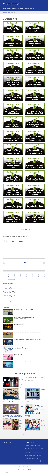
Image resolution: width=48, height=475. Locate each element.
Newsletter (26, 8)
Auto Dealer (33, 451)
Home (4, 8)
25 (20, 277)
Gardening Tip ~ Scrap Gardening (13, 44)
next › (26, 229)
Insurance (26, 448)
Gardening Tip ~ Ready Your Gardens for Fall (34, 112)
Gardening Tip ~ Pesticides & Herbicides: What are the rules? (35, 138)
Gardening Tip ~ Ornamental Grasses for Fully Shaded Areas (35, 57)
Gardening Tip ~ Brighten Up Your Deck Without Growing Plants (13, 164)
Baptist (41, 451)
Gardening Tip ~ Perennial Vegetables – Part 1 (35, 30)
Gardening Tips (27, 445)
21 (38, 276)
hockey (37, 448)
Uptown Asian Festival (8, 296)
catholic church (27, 452)
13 (32, 275)
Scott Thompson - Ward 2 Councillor (23, 362)
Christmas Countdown (32, 445)
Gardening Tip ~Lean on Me (35, 180)
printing (35, 452)
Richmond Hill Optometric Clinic (22, 347)
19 (26, 276)
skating (34, 448)
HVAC (38, 451)
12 (26, 275)
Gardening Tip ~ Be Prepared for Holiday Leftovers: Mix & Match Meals (35, 218)
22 (44, 276)
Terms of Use (29, 469)
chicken (40, 455)
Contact (32, 8)
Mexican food (33, 458)
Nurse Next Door (18, 354)
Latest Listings (7, 12)
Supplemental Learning (39, 452)
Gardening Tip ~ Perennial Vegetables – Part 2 (13, 30)
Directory (9, 8)
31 (14, 279)
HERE (15, 241)
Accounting (30, 451)
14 (38, 275)
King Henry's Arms (19, 324)
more (11, 301)
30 (8, 279)
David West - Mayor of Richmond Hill (23, 309)
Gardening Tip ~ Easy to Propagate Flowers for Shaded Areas (13, 111)
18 (20, 276)
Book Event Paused (20, 422)
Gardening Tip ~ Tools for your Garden (35, 207)
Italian (29, 448)
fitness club (37, 458)
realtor (36, 451)
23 (8, 277)
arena (42, 448)
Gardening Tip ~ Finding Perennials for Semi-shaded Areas (35, 152)
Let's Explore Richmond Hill (38, 445)
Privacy (24, 469)
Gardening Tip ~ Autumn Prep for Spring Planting (35, 97)
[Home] (11, 3)
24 (14, 277)
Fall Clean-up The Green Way (10, 291)
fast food (40, 448)
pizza (34, 455)
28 (38, 277)
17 (14, 276)
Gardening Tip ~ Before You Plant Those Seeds (13, 207)
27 (32, 277)
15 (44, 275)
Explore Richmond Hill (17, 8)
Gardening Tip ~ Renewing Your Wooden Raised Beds (13, 192)
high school (26, 455)
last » (30, 229)
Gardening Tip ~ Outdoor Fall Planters (13, 125)
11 (20, 275)
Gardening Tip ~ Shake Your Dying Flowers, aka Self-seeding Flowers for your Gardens (13, 82)
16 (8, 276)
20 (32, 276)
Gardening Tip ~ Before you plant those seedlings (34, 192)
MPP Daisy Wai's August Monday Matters (12, 288)
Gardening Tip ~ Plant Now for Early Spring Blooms (13, 97)
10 (14, 275)
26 (26, 277)
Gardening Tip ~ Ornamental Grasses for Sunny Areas (13, 57)
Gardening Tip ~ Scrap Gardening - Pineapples (35, 71)
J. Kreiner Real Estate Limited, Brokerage (24, 317)
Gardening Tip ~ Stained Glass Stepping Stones (35, 84)
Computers (37, 455)
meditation (26, 451)
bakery (30, 452)
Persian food (26, 458)
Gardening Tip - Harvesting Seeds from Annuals (35, 125)
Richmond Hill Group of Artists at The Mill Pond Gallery (28, 332)
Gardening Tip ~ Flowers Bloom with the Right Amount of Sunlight (35, 42)
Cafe (32, 452)
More (24, 434)
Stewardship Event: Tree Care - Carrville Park (13, 294)
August (24, 262)
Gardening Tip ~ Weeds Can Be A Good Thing (35, 166)
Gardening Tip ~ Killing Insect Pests (13, 139)
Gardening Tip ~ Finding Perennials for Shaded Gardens (13, 152)
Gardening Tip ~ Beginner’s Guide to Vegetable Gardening (13, 219)
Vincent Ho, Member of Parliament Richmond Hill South (28, 339)
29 (44, 277)
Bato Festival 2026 (7, 286)
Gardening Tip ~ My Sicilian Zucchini (13, 71)
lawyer (30, 458)
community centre (30, 455)
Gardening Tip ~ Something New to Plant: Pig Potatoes (13, 179)
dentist (31, 448)
